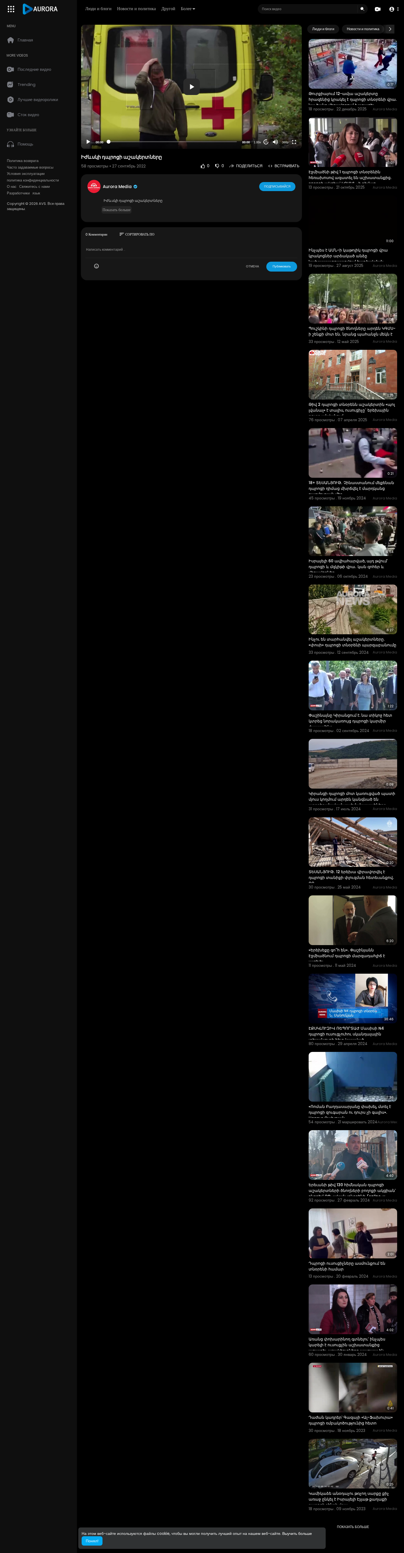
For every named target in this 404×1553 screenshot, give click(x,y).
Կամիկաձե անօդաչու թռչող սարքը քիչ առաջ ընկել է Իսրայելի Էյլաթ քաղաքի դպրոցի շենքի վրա (349, 1499)
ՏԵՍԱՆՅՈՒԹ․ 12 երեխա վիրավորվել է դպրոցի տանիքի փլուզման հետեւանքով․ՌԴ (351, 877)
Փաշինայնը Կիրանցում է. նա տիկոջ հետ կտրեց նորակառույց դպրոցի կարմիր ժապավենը (350, 721)
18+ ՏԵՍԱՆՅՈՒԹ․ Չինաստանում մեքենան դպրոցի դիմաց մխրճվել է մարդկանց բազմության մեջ (351, 488)
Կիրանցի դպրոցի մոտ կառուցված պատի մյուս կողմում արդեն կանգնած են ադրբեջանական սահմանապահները (352, 799)
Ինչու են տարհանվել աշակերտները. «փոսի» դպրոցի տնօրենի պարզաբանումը (352, 642)
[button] (394, 9)
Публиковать (282, 266)
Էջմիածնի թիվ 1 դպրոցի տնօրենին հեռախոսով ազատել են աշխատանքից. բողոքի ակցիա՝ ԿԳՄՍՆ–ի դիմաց (350, 177)
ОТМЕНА (252, 266)
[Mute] (275, 142)
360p (285, 142)
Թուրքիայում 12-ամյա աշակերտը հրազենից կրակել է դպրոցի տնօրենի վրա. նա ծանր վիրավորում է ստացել (353, 99)
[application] (191, 87)
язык (36, 193)
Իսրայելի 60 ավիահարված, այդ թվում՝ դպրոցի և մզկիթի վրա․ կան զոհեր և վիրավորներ (348, 566)
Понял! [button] (92, 1541)
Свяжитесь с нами (34, 186)
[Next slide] (390, 29)
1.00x (257, 142)
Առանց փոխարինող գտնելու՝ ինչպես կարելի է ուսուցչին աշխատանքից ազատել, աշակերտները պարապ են (347, 1344)
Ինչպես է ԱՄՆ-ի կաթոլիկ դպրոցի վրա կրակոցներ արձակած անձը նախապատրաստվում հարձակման (348, 255)
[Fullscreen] (294, 142)
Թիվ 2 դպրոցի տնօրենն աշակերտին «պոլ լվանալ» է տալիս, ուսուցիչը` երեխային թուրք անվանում (352, 410)
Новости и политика (136, 8)
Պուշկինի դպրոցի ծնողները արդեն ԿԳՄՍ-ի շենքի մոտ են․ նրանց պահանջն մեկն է (352, 331)
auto (283, 128)
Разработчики (18, 193)
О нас (11, 186)
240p (283, 120)
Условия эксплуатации (26, 173)
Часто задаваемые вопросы (30, 167)
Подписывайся (277, 186)
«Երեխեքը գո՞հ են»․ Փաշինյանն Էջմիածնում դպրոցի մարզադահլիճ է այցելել (347, 955)
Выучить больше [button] (297, 1533)
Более (186, 8)
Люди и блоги (98, 8)
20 (266, 142)
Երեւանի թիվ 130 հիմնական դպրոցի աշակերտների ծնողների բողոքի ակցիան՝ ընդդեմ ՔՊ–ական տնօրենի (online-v (352, 1190)
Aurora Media (118, 186)
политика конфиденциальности (33, 180)
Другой (168, 8)
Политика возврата (22, 160)
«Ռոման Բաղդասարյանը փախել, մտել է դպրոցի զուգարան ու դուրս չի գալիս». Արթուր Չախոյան (350, 1112)
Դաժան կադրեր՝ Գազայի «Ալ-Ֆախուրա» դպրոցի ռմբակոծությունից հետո (351, 1420)
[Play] (88, 142)
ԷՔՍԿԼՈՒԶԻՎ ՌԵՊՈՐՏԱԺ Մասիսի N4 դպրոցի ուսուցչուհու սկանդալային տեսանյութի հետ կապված (346, 1034)
